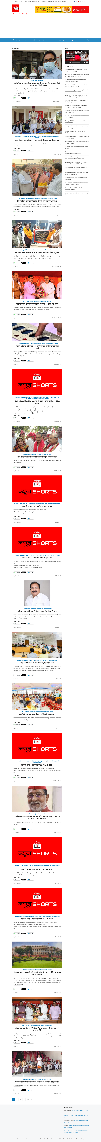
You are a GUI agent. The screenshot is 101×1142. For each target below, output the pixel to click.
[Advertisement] (50, 27)
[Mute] (84, 62)
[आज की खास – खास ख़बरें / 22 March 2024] (37, 746)
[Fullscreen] (87, 62)
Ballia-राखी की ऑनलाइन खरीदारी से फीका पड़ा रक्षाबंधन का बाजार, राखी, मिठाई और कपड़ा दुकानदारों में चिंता (48, 1)
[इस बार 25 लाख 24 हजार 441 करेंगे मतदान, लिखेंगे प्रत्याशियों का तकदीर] (37, 332)
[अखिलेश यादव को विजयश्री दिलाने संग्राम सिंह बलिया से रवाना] (37, 593)
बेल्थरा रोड (43, 198)
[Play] (67, 62)
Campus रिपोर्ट (32, 40)
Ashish (16, 154)
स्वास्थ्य (39, 762)
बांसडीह (45, 136)
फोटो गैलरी (34, 198)
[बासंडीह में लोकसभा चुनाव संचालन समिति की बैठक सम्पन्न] (37, 696)
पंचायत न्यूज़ (44, 865)
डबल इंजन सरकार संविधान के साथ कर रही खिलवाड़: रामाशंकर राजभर (37, 140)
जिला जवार (18, 40)
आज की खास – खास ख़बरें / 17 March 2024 (37, 869)
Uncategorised (41, 250)
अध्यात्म (30, 761)
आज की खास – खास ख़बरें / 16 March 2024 (37, 919)
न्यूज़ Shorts (28, 398)
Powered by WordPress (68, 1138)
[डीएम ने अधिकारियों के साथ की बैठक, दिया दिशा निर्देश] (37, 645)
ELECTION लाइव (57, 40)
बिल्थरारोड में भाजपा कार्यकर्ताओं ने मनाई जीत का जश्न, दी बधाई (37, 201)
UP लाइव (39, 40)
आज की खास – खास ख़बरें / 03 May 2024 (37, 558)
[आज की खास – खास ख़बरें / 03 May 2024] (37, 540)
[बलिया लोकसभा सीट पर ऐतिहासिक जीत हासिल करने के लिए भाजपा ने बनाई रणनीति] (37, 1010)
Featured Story (32, 250)
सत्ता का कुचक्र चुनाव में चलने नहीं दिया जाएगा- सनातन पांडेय (37, 457)
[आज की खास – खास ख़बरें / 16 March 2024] (37, 901)
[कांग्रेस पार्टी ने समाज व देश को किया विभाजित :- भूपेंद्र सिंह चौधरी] (37, 285)
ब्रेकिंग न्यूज (49, 136)
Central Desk (18, 101)
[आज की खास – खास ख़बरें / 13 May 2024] (37, 488)
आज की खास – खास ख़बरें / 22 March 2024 (37, 765)
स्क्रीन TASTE (65, 40)
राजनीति (41, 80)
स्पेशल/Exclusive (47, 40)
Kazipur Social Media (69, 1130)
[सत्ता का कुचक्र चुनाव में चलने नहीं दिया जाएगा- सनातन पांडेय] (37, 439)
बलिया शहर (38, 198)
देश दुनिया (72, 40)
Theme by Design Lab (81, 1138)
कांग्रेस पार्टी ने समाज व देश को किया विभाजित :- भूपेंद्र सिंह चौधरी (37, 304)
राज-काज (54, 136)
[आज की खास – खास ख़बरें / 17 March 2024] (37, 850)
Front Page (34, 80)
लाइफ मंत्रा (37, 137)
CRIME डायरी (24, 40)
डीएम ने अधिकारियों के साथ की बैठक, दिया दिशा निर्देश (37, 663)
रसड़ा (39, 80)
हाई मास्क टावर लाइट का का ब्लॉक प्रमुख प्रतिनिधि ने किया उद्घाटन (37, 253)
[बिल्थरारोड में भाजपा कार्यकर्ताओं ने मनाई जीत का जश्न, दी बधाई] (37, 177)
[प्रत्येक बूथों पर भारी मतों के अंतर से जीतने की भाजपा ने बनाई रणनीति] (37, 1064)
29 (28, 1099)
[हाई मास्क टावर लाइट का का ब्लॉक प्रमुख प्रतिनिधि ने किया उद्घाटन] (37, 234)
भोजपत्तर (51, 198)
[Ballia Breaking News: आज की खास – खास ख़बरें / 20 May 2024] (37, 382)
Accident (18, 397)
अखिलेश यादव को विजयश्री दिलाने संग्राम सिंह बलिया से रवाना (37, 611)
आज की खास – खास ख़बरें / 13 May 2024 (37, 506)
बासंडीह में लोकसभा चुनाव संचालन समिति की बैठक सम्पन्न (37, 714)
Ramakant (66, 1115)
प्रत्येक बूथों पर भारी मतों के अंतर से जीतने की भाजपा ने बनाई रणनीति (37, 1082)
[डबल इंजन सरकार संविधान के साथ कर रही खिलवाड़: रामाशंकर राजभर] (37, 120)
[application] (77, 57)
